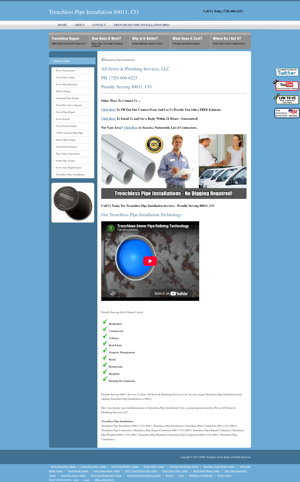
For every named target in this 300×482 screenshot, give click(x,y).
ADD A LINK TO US (104, 479)
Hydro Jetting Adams (154, 466)
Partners (170, 475)
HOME (62, 25)
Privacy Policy (225, 475)
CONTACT (99, 25)
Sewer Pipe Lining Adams (93, 466)
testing (76, 479)
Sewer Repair (63, 119)
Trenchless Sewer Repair (69, 105)
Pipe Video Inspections (68, 153)
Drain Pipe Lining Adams (73, 475)
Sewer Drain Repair (66, 126)
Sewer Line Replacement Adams (106, 475)
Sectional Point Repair (67, 98)
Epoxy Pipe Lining (65, 140)
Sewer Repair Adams (78, 470)
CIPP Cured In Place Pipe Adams (141, 470)
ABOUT (79, 25)
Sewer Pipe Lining (65, 77)
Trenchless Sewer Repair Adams (219, 466)
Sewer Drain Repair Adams (106, 470)
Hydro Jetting (63, 91)
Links (181, 475)
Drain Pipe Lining (65, 160)
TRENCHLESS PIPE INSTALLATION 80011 (142, 25)
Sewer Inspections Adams (63, 466)
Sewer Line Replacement (69, 167)
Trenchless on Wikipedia (201, 475)
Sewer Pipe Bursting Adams (125, 466)
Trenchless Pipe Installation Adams (144, 475)
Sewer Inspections (65, 70)
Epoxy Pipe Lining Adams (175, 470)
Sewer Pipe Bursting (66, 84)
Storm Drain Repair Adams (206, 470)
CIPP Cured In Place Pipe (69, 133)
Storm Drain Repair (66, 146)
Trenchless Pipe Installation (70, 174)
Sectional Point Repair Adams (183, 466)
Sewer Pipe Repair (65, 112)
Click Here (108, 109)
